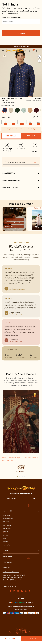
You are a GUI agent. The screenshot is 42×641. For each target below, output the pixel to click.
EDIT (35, 162)
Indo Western (6, 528)
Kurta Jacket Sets (8, 518)
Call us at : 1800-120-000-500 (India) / (14, 575)
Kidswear (5, 542)
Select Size (5, 117)
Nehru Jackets (7, 525)
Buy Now (31, 136)
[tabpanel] (21, 77)
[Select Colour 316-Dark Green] (17, 110)
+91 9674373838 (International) (12, 577)
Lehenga (5, 535)
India (22, 598)
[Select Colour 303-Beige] (11, 110)
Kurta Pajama (6, 515)
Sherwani (5, 532)
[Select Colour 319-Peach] (30, 110)
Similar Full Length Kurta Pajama (11, 458)
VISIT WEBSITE (21, 33)
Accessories (6, 545)
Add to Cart (11, 136)
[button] (33, 51)
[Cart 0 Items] (39, 51)
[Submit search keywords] (29, 51)
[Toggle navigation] (3, 51)
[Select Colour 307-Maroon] (36, 110)
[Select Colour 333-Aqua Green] (24, 110)
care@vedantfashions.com (11, 572)
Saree (4, 538)
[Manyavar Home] (16, 51)
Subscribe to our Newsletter (21, 493)
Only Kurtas (6, 522)
